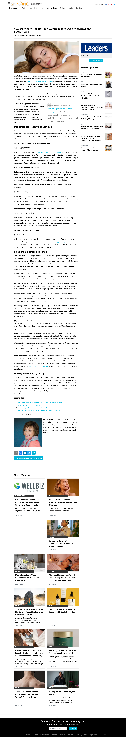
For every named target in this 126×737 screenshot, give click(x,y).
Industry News (84, 114)
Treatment (23, 25)
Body (82, 134)
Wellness (32, 25)
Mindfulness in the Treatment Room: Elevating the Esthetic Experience (27, 578)
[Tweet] (29, 453)
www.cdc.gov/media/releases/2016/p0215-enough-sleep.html (40, 410)
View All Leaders (96, 60)
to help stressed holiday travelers (49, 152)
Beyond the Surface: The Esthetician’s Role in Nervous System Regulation (61, 543)
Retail (50, 605)
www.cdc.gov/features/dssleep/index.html (34, 408)
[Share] (20, 453)
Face (82, 124)
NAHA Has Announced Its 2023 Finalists (91, 85)
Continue (73, 728)
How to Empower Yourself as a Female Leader (91, 75)
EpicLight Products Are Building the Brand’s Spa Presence (92, 128)
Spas (50, 496)
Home (16, 25)
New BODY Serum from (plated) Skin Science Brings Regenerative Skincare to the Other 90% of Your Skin (92, 139)
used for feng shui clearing (38, 366)
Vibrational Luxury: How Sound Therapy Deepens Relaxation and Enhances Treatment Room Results (62, 578)
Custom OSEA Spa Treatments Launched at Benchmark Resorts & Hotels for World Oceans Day (29, 653)
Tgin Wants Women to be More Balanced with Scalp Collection (62, 610)
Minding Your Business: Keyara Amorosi (62, 693)
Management (84, 72)
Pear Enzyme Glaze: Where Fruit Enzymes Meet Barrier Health (62, 651)
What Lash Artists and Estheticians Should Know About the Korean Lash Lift (92, 107)
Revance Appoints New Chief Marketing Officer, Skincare (91, 118)
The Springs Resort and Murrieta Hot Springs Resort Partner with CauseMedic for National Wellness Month (29, 612)
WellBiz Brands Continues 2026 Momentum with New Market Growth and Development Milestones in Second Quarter (28, 502)
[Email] (16, 453)
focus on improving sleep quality (40, 81)
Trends (82, 103)
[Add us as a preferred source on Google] (34, 453)
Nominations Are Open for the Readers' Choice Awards (91, 149)
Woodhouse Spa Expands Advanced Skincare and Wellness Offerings (63, 502)
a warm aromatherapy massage (54, 242)
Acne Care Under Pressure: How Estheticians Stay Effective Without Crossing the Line (29, 694)
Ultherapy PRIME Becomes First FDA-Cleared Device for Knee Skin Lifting (92, 96)
